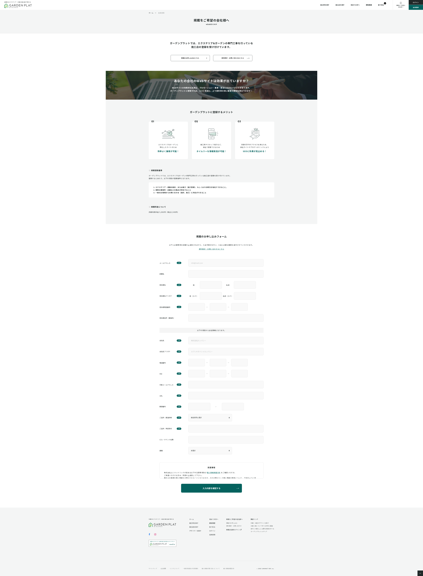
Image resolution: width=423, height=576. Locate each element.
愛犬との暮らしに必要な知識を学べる (262, 529)
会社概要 (163, 568)
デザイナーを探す (195, 531)
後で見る (381, 5)
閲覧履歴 (369, 5)
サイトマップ (153, 568)
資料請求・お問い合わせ (234, 526)
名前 (228, 285)
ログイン (416, 2)
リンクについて (174, 568)
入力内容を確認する (211, 488)
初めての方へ (355, 5)
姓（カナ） (194, 296)
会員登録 (416, 7)
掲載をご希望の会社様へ (234, 519)
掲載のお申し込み (231, 523)
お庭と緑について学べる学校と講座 (262, 526)
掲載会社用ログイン (233, 530)
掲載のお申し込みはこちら (190, 58)
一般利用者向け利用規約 (190, 568)
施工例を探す (324, 5)
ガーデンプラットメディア (259, 531)
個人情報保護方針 (213, 472)
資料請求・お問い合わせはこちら (233, 58)
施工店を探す (340, 5)
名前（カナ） (228, 296)
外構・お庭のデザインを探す (260, 523)
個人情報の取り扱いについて (211, 568)
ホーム (191, 519)
